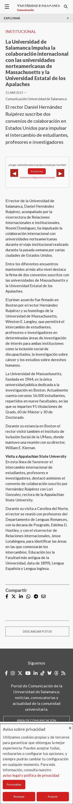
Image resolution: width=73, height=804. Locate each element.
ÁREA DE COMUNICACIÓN (36, 720)
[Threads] (56, 673)
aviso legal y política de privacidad (31, 775)
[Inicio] (38, 7)
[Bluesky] (49, 673)
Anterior (14, 173)
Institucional (20, 31)
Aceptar (53, 796)
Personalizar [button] (14, 784)
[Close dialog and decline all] (70, 726)
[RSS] (63, 673)
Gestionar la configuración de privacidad (37, 177)
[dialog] (36, 764)
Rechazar (19, 796)
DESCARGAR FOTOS (37, 631)
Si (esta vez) (37, 171)
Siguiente (60, 173)
